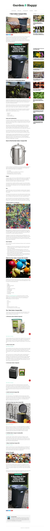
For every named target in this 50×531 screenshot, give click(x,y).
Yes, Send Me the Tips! (25, 269)
